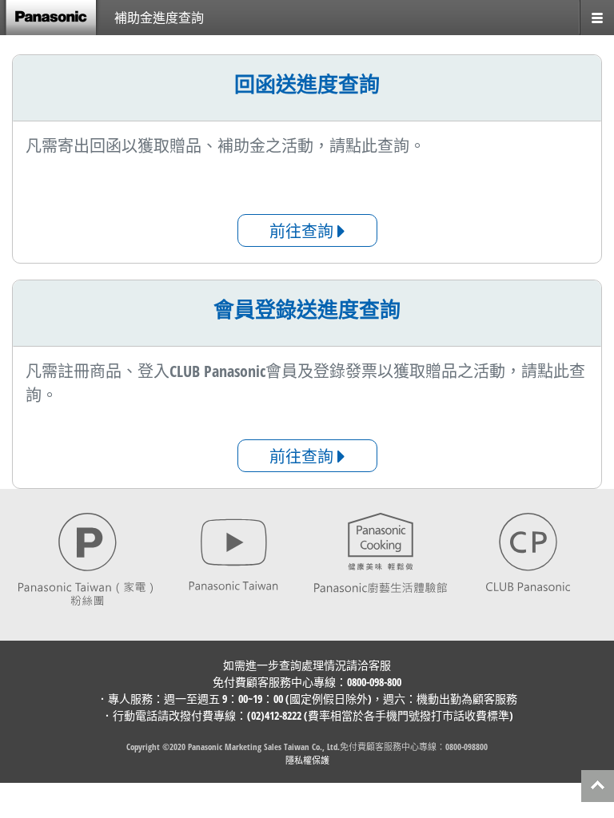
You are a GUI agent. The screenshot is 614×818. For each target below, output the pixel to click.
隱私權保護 (307, 760)
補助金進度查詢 (159, 17)
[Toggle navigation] (596, 17)
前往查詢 (303, 231)
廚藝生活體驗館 (381, 553)
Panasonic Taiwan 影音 (234, 553)
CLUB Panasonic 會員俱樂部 (529, 553)
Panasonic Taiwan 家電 (86, 565)
